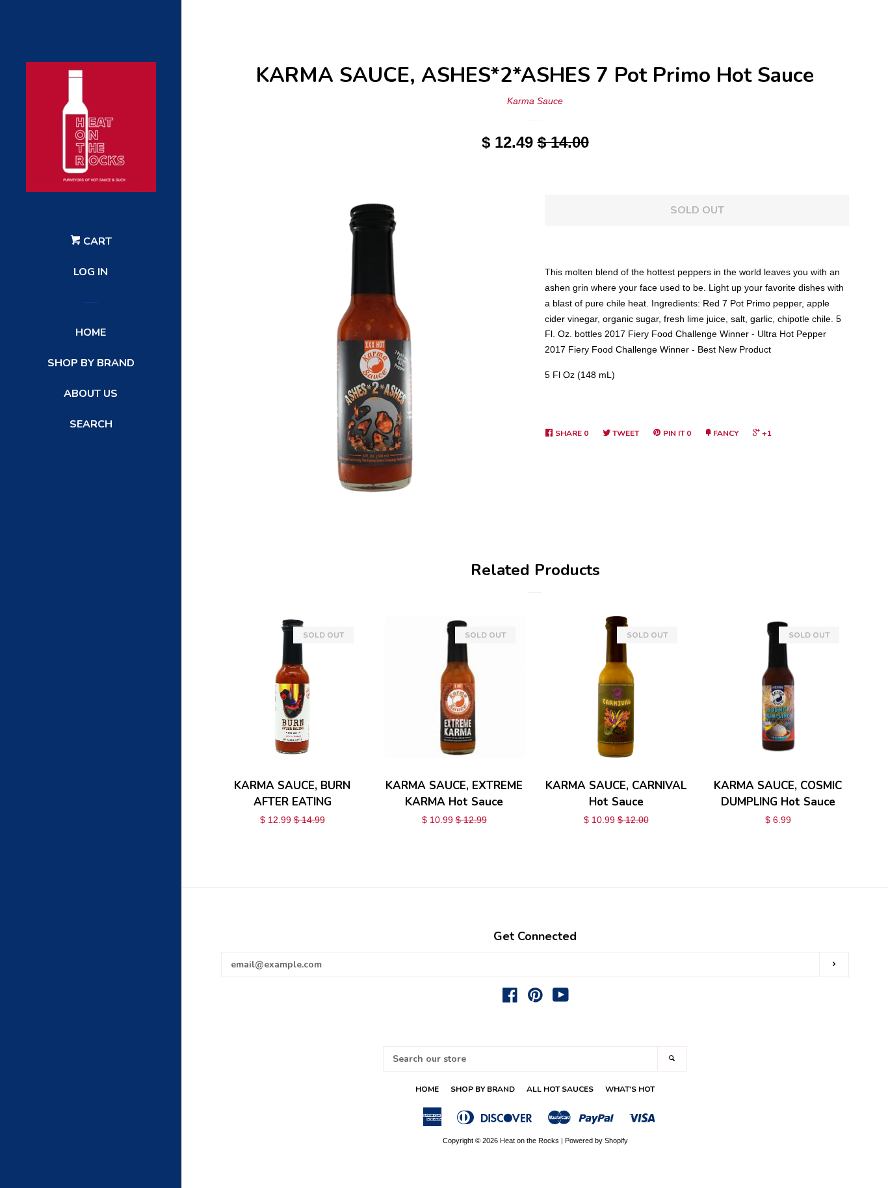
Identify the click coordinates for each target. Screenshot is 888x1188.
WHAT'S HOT (630, 1089)
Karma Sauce (535, 101)
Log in (90, 272)
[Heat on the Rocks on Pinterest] (535, 998)
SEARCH (91, 424)
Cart (96, 241)
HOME (90, 332)
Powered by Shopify (596, 1140)
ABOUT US (91, 393)
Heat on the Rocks (529, 1140)
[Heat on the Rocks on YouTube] (561, 998)
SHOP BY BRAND (91, 363)
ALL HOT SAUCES (560, 1089)
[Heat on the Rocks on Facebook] (510, 998)
